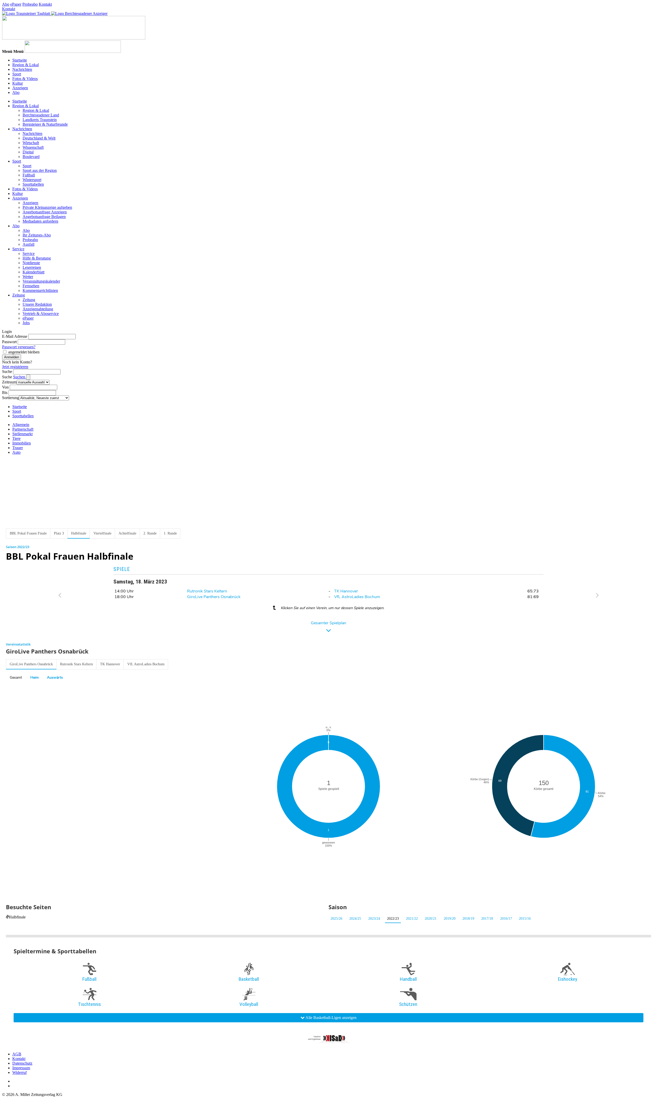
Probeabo (30, 4)
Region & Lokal (25, 65)
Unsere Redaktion (37, 304)
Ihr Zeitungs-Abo (37, 235)
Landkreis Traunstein (40, 119)
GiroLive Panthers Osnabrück (213, 597)
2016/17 (506, 918)
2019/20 (450, 918)
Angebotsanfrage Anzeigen (45, 212)
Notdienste (31, 263)
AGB (16, 1054)
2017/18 (487, 918)
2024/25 (355, 918)
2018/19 (468, 918)
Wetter (28, 276)
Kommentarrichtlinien (40, 290)
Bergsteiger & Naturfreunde (45, 124)
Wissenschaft (33, 147)
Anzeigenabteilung (38, 309)
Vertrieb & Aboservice (41, 313)
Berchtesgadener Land (41, 115)
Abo (5, 4)
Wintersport (32, 179)
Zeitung (18, 295)
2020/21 (431, 918)
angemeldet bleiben (24, 352)
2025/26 (336, 918)
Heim (34, 677)
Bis (4, 392)
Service (18, 249)
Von (5, 387)
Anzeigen (20, 88)
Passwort (9, 342)
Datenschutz (22, 1063)
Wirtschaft (31, 143)
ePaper (15, 4)
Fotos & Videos (25, 78)
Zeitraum (9, 382)
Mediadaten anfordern (40, 221)
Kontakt (45, 4)
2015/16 (525, 918)
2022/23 (393, 918)
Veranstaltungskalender (41, 281)
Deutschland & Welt (39, 138)
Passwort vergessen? (18, 347)
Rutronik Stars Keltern (207, 591)
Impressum (21, 1068)
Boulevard (31, 156)
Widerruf (19, 1072)
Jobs (26, 323)
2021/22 (412, 918)
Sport (16, 74)
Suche (7, 371)
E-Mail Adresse (14, 336)
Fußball (29, 175)
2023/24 (374, 918)
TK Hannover (346, 591)
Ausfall (28, 244)
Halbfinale (17, 917)
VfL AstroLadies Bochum (357, 597)
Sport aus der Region (40, 170)
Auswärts (55, 677)
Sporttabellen (33, 184)
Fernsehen (31, 286)
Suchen (19, 377)
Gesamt (16, 677)
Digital (28, 152)
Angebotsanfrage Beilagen (44, 216)
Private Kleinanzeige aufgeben (47, 207)
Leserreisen (32, 267)
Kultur (17, 83)
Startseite (19, 60)
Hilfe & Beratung (37, 258)
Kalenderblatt (33, 272)
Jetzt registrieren (15, 366)
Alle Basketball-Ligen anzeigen (330, 1017)
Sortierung (10, 397)
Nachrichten (22, 69)
